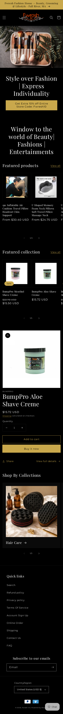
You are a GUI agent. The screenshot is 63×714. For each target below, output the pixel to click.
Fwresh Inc (26, 707)
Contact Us (14, 638)
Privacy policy (16, 600)
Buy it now (31, 448)
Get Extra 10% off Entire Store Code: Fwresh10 (31, 105)
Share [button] (10, 461)
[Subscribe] (52, 667)
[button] (4, 17)
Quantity (8, 421)
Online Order (15, 622)
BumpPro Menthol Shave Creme (13, 293)
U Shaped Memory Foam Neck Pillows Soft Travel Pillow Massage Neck (43, 210)
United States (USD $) (29, 689)
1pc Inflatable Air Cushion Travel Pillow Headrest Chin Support (16, 210)
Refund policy (15, 592)
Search (11, 585)
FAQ (9, 645)
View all (55, 165)
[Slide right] (39, 238)
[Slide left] (24, 238)
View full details (46, 461)
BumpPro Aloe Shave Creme (44, 293)
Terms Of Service (17, 607)
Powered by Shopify (39, 707)
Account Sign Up (17, 615)
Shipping (7, 416)
